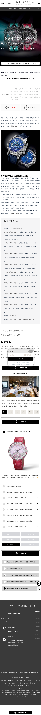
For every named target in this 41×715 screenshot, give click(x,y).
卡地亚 (35, 680)
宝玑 (13, 683)
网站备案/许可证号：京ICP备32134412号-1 (20, 685)
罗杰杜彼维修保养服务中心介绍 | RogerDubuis (20, 431)
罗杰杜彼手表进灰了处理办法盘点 (16, 497)
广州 (17, 412)
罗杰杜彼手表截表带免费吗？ (13, 335)
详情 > (31, 406)
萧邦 (21, 683)
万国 (17, 683)
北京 (4, 412)
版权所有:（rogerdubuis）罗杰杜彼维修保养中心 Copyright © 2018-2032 (20, 674)
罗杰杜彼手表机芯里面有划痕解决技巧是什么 (19, 492)
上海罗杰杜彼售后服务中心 (11, 253)
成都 (36, 412)
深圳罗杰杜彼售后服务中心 (11, 283)
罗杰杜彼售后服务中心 (24, 2)
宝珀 (9, 683)
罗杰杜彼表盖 (30, 544)
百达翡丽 (22, 680)
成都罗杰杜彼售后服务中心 (11, 304)
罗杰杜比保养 (30, 539)
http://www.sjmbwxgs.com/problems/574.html (23, 319)
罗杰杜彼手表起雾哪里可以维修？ (14, 331)
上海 (11, 412)
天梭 (35, 683)
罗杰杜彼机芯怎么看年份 (14, 486)
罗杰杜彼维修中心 (12, 72)
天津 (30, 412)
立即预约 (20, 358)
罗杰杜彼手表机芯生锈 (15, 228)
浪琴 (31, 683)
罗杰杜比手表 (11, 539)
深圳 (23, 412)
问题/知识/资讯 (23, 72)
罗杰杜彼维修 (13, 126)
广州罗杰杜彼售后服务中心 (11, 272)
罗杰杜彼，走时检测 (11, 534)
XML (20, 688)
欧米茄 (26, 683)
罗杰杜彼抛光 (11, 544)
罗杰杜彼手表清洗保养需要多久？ (16, 526)
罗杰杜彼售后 (30, 534)
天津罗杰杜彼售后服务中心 (11, 293)
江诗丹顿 (29, 680)
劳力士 (16, 680)
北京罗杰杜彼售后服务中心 (11, 232)
